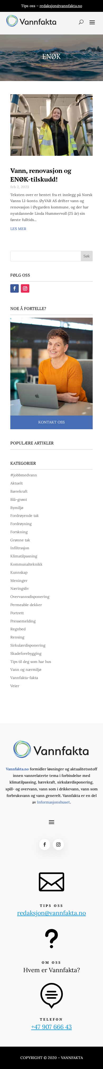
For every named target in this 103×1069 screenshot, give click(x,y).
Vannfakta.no (17, 769)
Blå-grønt (18, 499)
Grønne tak (20, 540)
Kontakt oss (51, 422)
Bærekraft (18, 491)
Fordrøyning (21, 523)
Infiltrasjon (19, 548)
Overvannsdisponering (29, 596)
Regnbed (18, 629)
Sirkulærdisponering (27, 645)
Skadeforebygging (25, 653)
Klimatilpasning (23, 556)
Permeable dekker (26, 604)
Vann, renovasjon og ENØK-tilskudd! (40, 175)
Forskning (19, 531)
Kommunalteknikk (26, 564)
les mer (18, 228)
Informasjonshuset (53, 802)
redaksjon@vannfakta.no (61, 5)
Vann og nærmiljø (25, 669)
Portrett (17, 613)
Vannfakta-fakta (24, 677)
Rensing (17, 637)
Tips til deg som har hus (30, 661)
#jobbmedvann (23, 475)
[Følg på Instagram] (25, 288)
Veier (14, 685)
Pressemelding (23, 621)
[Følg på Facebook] (14, 288)
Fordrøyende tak (24, 515)
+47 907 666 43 (51, 1027)
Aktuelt (16, 483)
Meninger (18, 580)
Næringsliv (19, 588)
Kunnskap (18, 572)
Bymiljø (16, 507)
